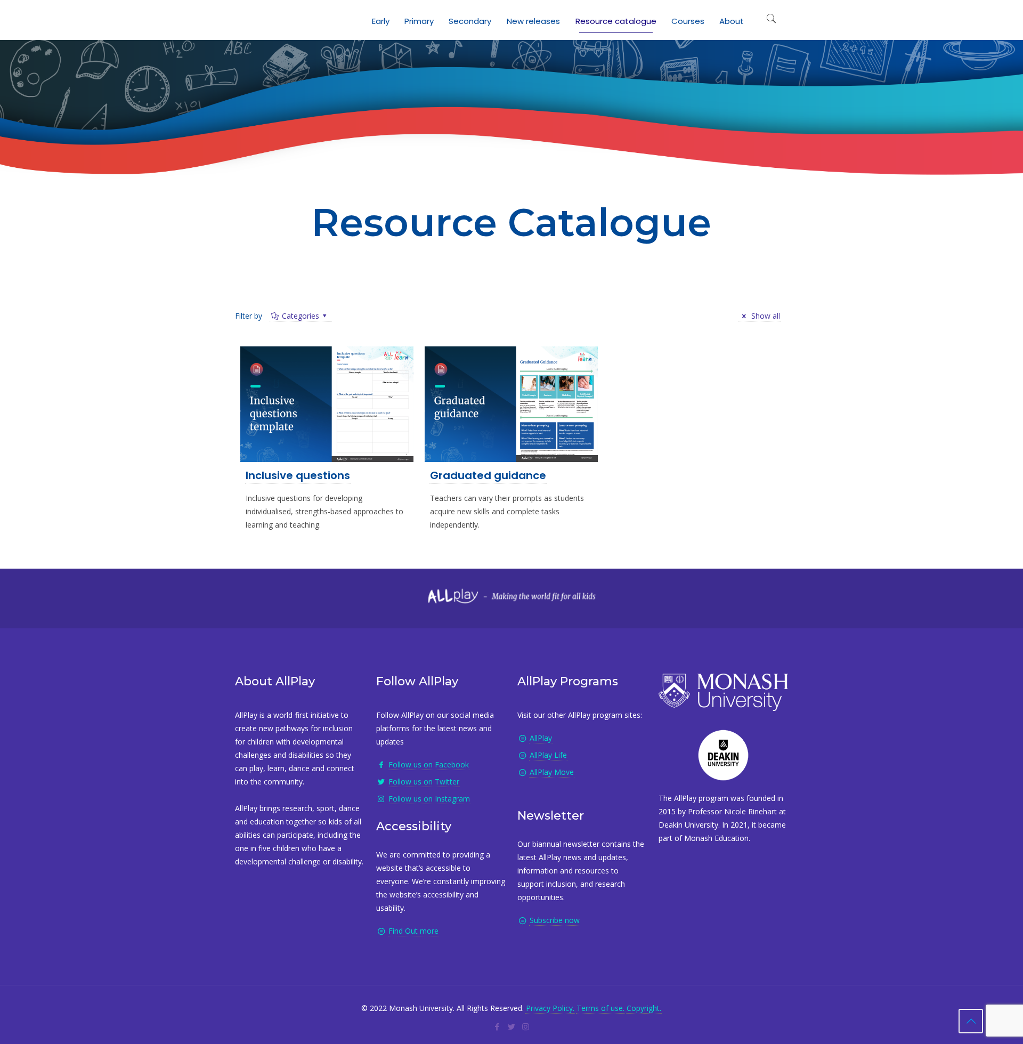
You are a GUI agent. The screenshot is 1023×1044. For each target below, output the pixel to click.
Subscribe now (555, 920)
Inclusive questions (298, 475)
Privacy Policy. (550, 1008)
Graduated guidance (488, 475)
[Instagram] (525, 1026)
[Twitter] (511, 1026)
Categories (300, 316)
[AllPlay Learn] (245, 18)
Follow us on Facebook (428, 764)
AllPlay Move (552, 772)
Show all (764, 316)
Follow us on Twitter (423, 781)
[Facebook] (497, 1026)
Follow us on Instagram (429, 799)
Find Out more (413, 931)
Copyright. (644, 1008)
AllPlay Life (548, 755)
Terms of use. (600, 1008)
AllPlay (541, 738)
